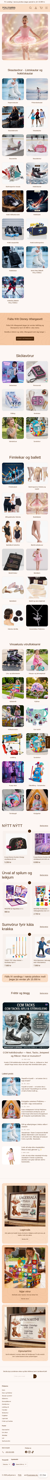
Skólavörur (5, 1412)
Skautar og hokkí (7, 1395)
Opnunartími (5, 1429)
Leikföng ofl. (5, 1407)
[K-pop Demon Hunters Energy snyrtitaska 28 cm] (16, 848)
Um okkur (5, 1432)
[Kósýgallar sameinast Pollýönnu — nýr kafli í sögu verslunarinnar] (11, 1109)
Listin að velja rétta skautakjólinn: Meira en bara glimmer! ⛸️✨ (33, 1148)
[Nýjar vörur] (25, 1267)
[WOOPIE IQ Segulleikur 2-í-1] (16, 898)
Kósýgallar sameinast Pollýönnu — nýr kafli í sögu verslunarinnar (34, 1103)
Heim (3, 1390)
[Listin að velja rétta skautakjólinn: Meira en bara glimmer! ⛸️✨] (11, 1155)
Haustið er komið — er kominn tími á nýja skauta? (34, 1080)
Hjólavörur (5, 1398)
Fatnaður (4, 1410)
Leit (3, 1438)
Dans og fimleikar (7, 1393)
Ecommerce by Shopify (35, 1475)
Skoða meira (44, 826)
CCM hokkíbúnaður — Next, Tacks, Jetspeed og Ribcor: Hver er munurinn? (26, 1054)
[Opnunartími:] (25, 1327)
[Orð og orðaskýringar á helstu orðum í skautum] (11, 1132)
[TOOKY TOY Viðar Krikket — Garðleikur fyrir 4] (16, 951)
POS (19, 1475)
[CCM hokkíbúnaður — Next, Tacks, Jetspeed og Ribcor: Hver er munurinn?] (26, 1025)
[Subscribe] (35, 1376)
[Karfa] (41, 8)
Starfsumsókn (6, 1441)
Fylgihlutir (5, 1415)
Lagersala (5, 1418)
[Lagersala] (25, 1206)
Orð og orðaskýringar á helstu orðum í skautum (35, 1126)
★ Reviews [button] (48, 742)
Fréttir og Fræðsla (7, 1421)
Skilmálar (4, 1435)
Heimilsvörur (5, 1404)
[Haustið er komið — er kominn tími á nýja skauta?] (11, 1086)
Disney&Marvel (6, 1401)
